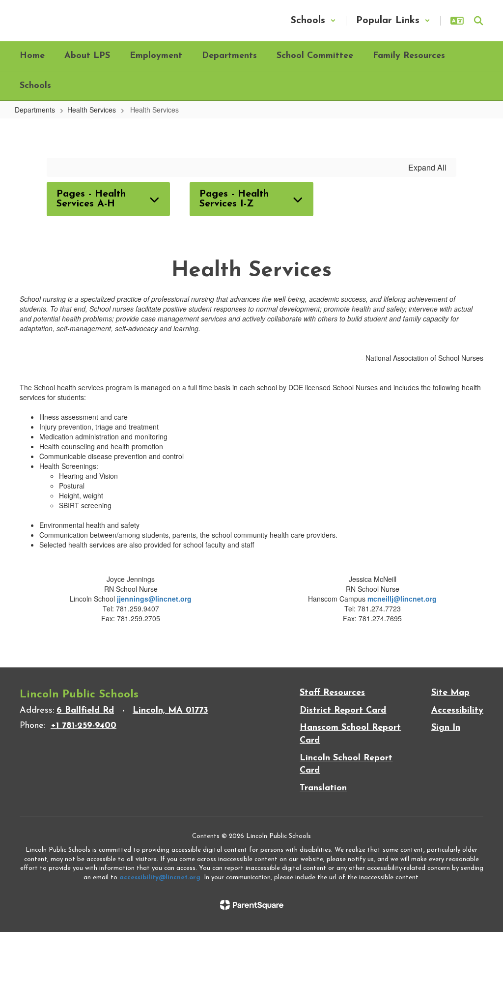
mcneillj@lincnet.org (402, 599)
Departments (35, 110)
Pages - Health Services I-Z (234, 199)
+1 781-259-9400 (83, 725)
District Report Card (343, 710)
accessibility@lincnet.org (159, 877)
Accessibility (457, 710)
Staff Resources (332, 693)
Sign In (445, 727)
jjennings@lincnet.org (154, 599)
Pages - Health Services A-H (91, 199)
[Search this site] (478, 21)
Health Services (91, 110)
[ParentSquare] (252, 904)
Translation (323, 788)
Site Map (450, 693)
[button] (313, 21)
